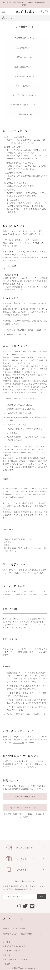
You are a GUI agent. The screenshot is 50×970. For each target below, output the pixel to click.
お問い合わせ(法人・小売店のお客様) (23, 808)
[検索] (42, 11)
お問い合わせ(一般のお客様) (25, 796)
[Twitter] (25, 906)
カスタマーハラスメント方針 (15, 959)
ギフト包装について (23, 76)
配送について (23, 57)
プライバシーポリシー (15, 767)
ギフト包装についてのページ (21, 573)
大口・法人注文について (23, 95)
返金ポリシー (8, 955)
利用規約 (6, 964)
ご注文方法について (23, 38)
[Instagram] (18, 906)
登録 (41, 896)
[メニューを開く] (3, 12)
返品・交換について (23, 67)
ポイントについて (23, 86)
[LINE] (32, 906)
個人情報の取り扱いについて (23, 105)
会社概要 (6, 942)
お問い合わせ (23, 114)
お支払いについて (23, 48)
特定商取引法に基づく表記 (14, 946)
